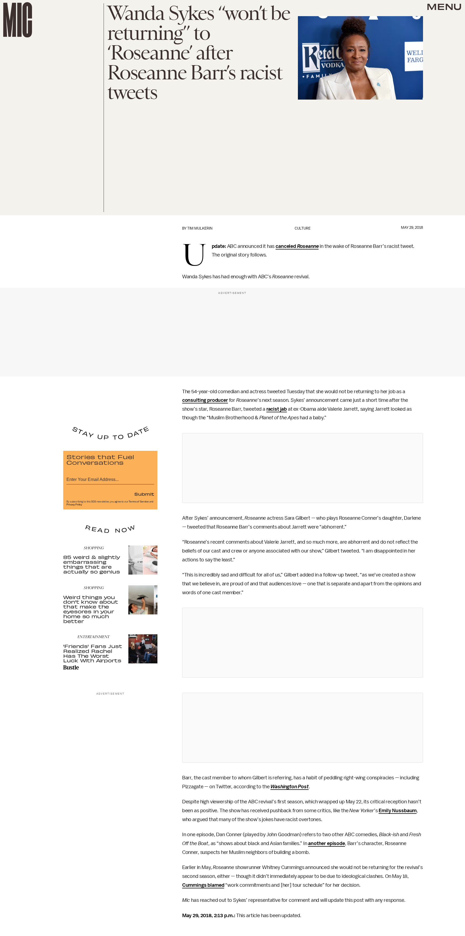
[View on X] (302, 468)
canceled (286, 246)
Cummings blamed (203, 885)
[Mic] (17, 19)
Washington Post (289, 786)
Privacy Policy (74, 504)
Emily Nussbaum (398, 810)
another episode (326, 843)
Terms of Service (139, 501)
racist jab (276, 409)
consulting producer (205, 400)
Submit (144, 494)
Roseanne (308, 246)
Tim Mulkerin (199, 228)
